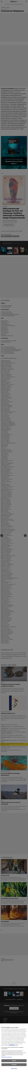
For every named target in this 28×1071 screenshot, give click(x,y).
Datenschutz (11, 1045)
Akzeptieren (14, 1060)
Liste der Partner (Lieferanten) (6, 1057)
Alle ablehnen (14, 1064)
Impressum (16, 1045)
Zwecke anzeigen (14, 1068)
